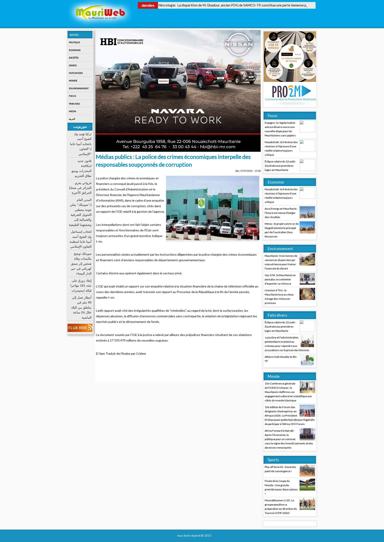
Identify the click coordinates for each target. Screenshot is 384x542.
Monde (73, 80)
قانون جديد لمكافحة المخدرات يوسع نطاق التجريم (82, 168)
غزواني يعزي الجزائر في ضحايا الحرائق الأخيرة (80, 188)
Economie (75, 50)
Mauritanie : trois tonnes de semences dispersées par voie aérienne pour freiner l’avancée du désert (281, 262)
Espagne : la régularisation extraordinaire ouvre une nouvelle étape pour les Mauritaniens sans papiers (280, 129)
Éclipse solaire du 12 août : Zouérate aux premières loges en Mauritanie (280, 166)
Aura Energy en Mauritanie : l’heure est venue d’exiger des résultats (281, 213)
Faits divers (76, 73)
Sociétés (73, 57)
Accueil (74, 34)
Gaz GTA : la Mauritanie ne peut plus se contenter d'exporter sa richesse (280, 279)
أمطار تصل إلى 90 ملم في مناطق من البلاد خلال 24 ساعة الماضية (81, 307)
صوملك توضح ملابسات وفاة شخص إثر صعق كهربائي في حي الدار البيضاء (81, 263)
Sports (73, 65)
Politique (74, 42)
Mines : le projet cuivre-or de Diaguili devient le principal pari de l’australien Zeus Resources (282, 230)
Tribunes (74, 103)
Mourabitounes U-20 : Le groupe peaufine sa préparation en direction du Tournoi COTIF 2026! (281, 507)
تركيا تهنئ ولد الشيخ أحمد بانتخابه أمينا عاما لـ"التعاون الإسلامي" (81, 144)
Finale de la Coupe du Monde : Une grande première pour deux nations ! (281, 487)
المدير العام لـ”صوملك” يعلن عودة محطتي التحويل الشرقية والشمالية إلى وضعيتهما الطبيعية (80, 212)
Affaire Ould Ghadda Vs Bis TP (281, 359)
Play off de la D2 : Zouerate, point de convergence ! (280, 469)
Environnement (79, 88)
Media (72, 111)
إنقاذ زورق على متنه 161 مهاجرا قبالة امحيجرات (81, 285)
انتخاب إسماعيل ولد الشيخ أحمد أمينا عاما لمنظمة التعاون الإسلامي (81, 239)
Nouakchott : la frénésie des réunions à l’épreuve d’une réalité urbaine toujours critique (281, 148)
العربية (72, 118)
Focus (72, 96)
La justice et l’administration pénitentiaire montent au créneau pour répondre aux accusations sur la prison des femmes (287, 344)
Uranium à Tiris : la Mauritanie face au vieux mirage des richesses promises (279, 297)
